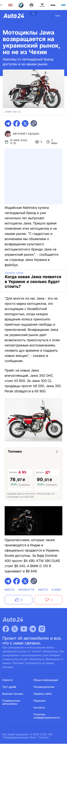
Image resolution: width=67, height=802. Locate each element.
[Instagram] (42, 629)
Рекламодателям (44, 687)
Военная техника (12, 693)
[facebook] (16, 123)
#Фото (43, 589)
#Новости (26, 589)
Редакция (39, 700)
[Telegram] (32, 629)
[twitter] (25, 123)
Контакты (39, 707)
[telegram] (8, 123)
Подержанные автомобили (11, 702)
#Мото (10, 589)
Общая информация (46, 680)
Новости (7, 680)
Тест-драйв (9, 687)
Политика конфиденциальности (47, 716)
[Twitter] (14, 629)
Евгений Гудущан (26, 133)
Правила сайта (43, 693)
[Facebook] (5, 629)
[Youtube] (23, 629)
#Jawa (56, 589)
